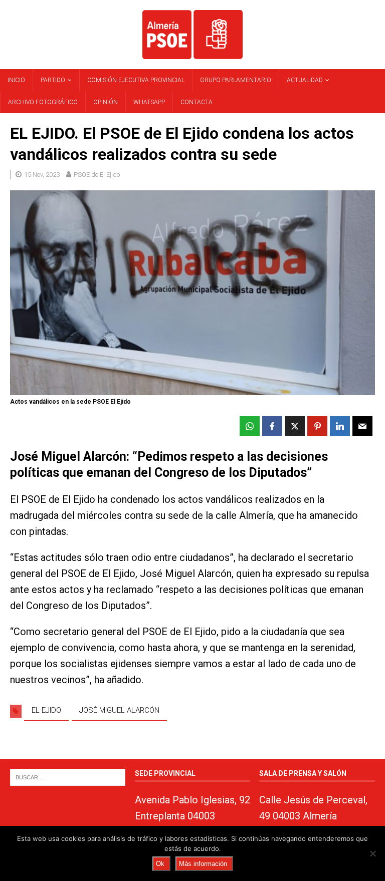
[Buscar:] (67, 776)
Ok (160, 863)
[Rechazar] (372, 853)
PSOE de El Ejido (97, 174)
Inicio (16, 80)
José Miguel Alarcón (119, 710)
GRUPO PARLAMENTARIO (235, 80)
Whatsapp (149, 102)
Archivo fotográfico (43, 102)
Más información (203, 863)
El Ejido (46, 710)
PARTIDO (53, 80)
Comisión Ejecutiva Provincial (135, 80)
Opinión (105, 102)
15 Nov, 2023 (42, 174)
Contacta (196, 102)
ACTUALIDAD (305, 80)
